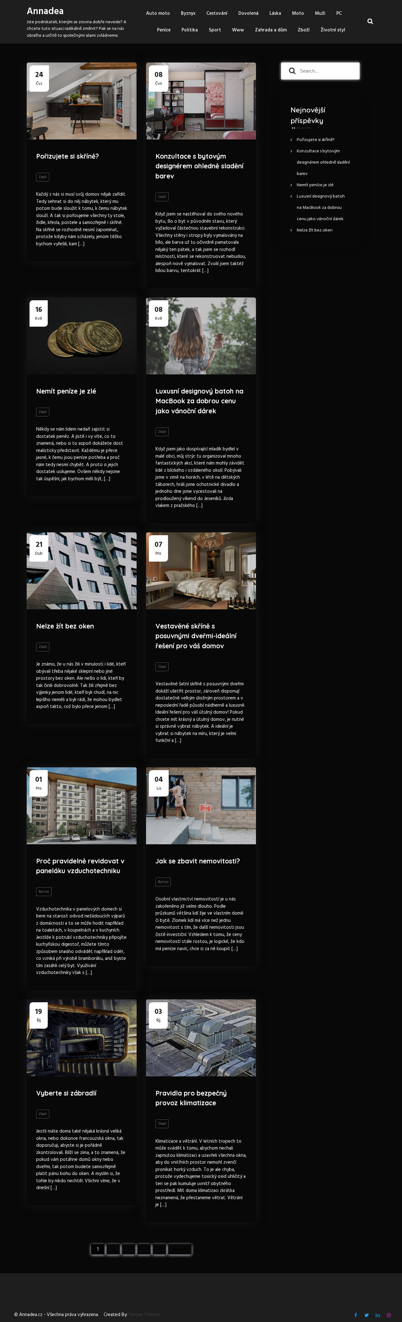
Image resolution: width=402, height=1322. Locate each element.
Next (178, 1249)
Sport (215, 30)
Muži (320, 13)
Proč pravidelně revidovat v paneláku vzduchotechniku (80, 866)
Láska (275, 13)
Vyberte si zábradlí (66, 1093)
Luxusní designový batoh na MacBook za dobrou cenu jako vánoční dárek (199, 401)
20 (159, 1249)
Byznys (188, 13)
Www (238, 30)
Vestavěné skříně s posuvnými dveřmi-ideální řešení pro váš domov (195, 636)
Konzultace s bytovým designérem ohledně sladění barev (199, 166)
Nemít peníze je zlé (66, 391)
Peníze (164, 30)
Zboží (304, 30)
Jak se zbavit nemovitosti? (197, 861)
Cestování (216, 13)
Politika (190, 30)
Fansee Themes (144, 1315)
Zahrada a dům (271, 30)
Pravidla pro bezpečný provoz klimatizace (191, 1098)
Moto (298, 13)
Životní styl (333, 30)
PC (339, 13)
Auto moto (158, 13)
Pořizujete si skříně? (67, 156)
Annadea (45, 11)
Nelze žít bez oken (65, 626)
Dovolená (248, 13)
